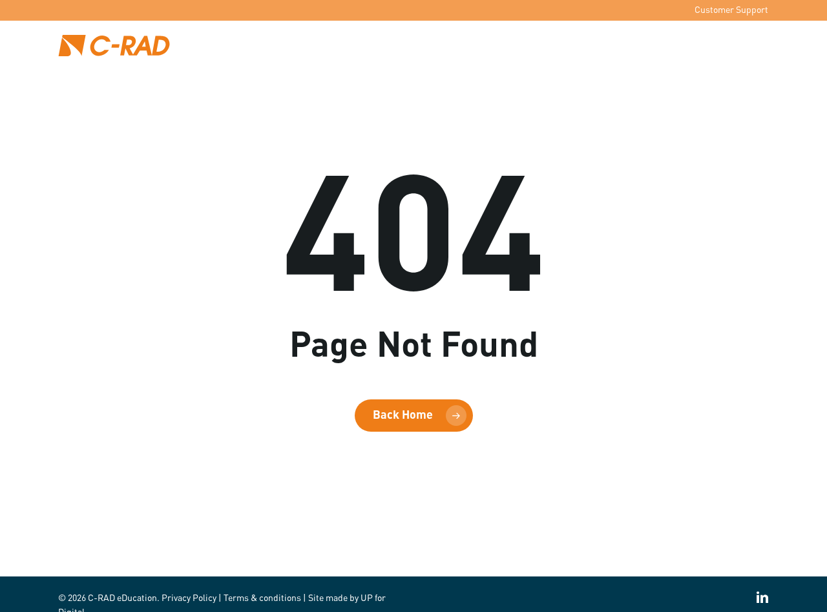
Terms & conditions (262, 598)
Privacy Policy (189, 598)
